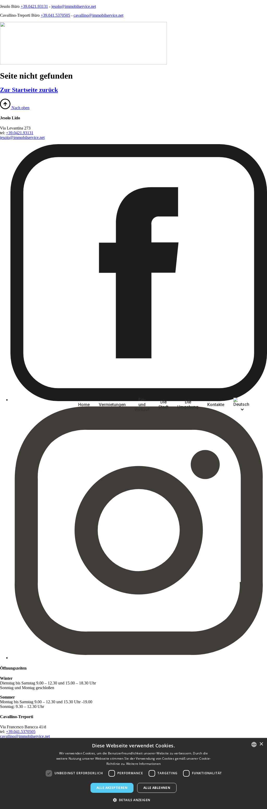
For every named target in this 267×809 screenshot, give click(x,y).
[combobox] (254, 744)
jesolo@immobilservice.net (73, 6)
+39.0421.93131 (34, 6)
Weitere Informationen (143, 763)
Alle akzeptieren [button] (112, 787)
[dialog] (133, 773)
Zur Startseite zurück (29, 89)
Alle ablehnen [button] (156, 787)
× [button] (261, 744)
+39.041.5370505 (55, 15)
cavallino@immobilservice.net (98, 15)
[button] (133, 800)
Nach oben (19, 107)
